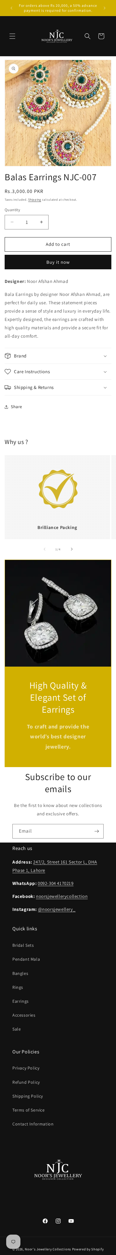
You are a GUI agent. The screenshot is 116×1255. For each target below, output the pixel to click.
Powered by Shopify (88, 1249)
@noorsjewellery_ (57, 909)
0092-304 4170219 (56, 883)
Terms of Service (28, 1110)
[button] (12, 36)
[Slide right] (72, 549)
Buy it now (58, 262)
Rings (17, 987)
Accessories (24, 1015)
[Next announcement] (104, 8)
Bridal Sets (23, 945)
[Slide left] (44, 549)
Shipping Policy (27, 1096)
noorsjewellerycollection (62, 896)
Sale (16, 1029)
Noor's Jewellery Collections (48, 1249)
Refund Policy (26, 1082)
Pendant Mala (26, 959)
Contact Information (33, 1124)
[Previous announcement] (11, 8)
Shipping (34, 200)
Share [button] (16, 406)
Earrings (20, 1001)
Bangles (20, 973)
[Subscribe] (96, 831)
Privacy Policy (25, 1068)
